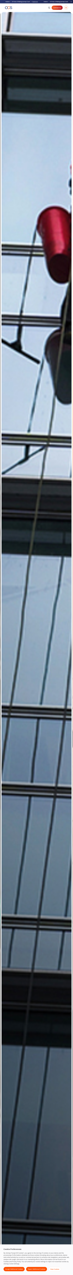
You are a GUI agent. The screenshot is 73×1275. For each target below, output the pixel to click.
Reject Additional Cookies (36, 1269)
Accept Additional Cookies (14, 1269)
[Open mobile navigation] (66, 8)
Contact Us (57, 8)
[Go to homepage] (8, 7)
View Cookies (54, 1269)
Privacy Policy (16, 1262)
